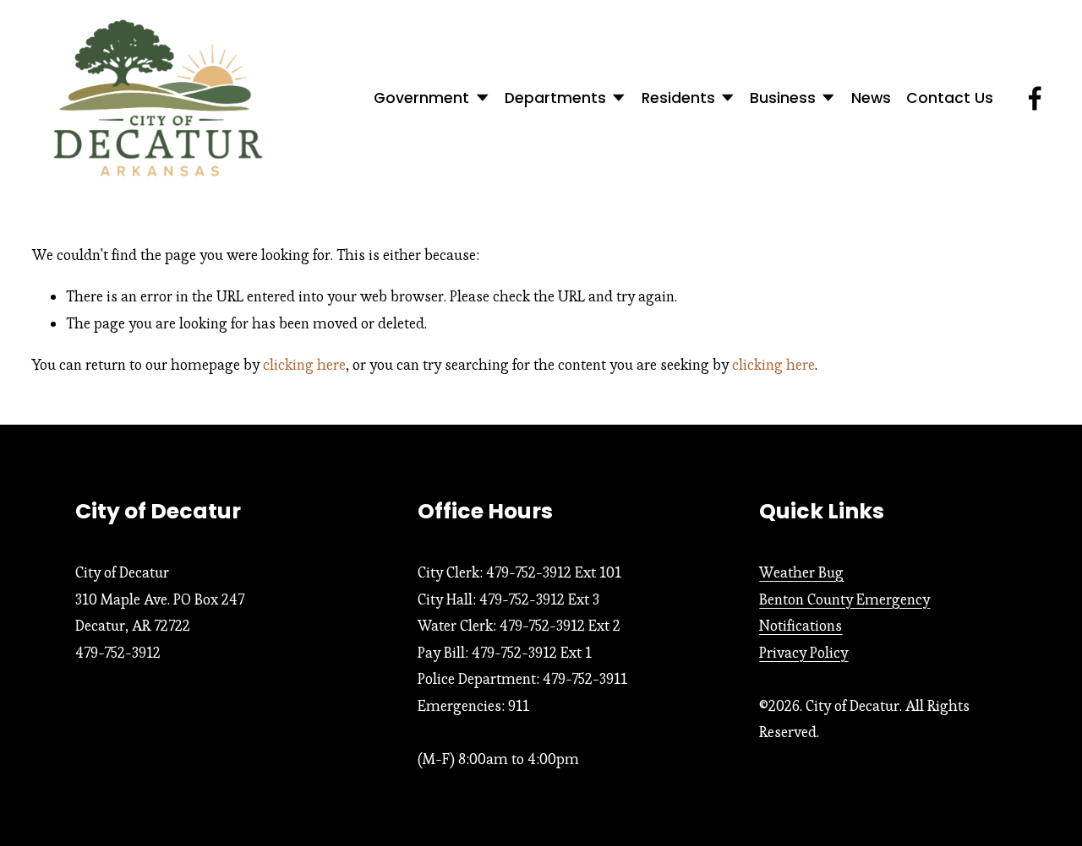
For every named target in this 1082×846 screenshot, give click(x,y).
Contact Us (949, 98)
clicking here (304, 364)
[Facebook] (1035, 98)
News (871, 98)
